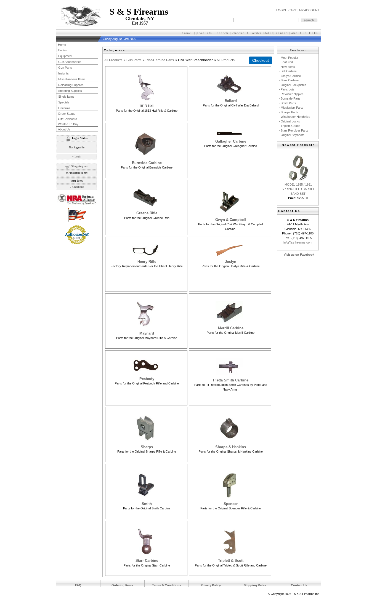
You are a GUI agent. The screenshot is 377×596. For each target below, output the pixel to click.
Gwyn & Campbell (230, 220)
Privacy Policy (211, 585)
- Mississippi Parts (291, 107)
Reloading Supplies (71, 85)
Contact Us (299, 585)
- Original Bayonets (291, 135)
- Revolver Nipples (291, 94)
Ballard (231, 101)
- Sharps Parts (288, 112)
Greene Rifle (146, 213)
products (204, 32)
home (186, 32)
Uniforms (64, 108)
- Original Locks (289, 121)
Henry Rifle (146, 262)
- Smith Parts (287, 103)
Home (62, 44)
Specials (64, 102)
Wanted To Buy (68, 124)
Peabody (146, 379)
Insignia (63, 73)
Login (78, 156)
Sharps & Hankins (230, 447)
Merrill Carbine (230, 328)
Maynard (146, 333)
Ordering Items (122, 585)
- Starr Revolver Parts (293, 130)
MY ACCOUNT (309, 10)
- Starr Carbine (289, 80)
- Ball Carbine (288, 71)
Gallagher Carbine (230, 141)
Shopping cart (79, 166)
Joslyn (230, 262)
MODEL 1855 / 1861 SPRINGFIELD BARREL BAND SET (298, 189)
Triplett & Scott (230, 560)
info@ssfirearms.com (297, 242)
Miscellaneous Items (72, 79)
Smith (147, 504)
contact (282, 32)
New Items (288, 66)
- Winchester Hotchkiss (294, 116)
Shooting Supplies (70, 90)
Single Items (66, 96)
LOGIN (281, 10)
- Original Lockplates (292, 85)
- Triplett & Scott (289, 125)
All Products (113, 60)
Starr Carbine (147, 560)
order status (263, 32)
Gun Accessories (69, 61)
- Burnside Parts (290, 98)
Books (62, 50)
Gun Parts (133, 60)
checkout (240, 32)
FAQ (78, 585)
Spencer (231, 504)
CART (292, 10)
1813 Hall (147, 106)
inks (314, 32)
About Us (64, 129)
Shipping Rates (255, 585)
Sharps (147, 447)
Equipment (65, 56)
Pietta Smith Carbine (230, 380)
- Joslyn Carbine (290, 75)
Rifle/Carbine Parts (159, 60)
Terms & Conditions (166, 585)
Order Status (66, 113)
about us (299, 32)
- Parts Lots (286, 89)
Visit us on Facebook (299, 254)
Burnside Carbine (147, 163)
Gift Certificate (67, 119)
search (223, 32)
